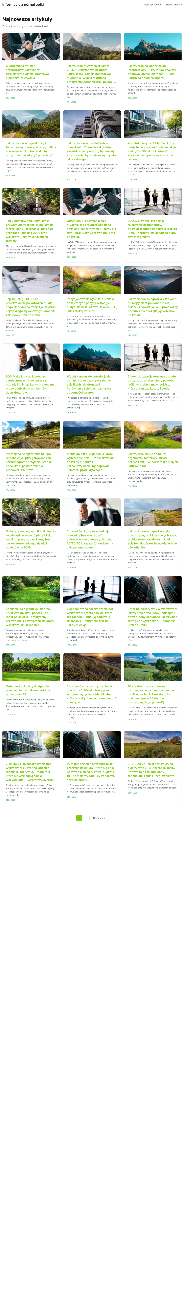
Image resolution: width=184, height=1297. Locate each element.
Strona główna (174, 4)
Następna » (99, 818)
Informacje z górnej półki (23, 4)
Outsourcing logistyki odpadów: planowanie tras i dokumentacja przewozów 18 (28, 690)
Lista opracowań (153, 4)
